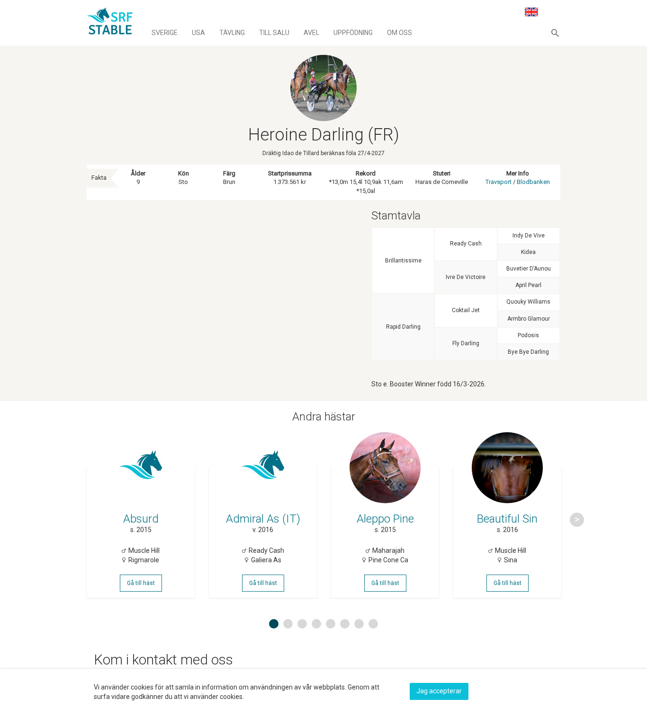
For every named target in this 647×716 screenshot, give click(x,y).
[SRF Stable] (110, 22)
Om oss (399, 32)
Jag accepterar (439, 691)
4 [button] (316, 624)
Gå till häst (141, 583)
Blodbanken (533, 181)
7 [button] (359, 624)
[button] (555, 32)
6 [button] (345, 624)
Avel (311, 32)
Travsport (498, 181)
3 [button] (302, 624)
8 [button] (373, 624)
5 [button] (330, 624)
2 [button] (288, 624)
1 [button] (274, 624)
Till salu (274, 32)
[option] (141, 520)
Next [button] (577, 520)
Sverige (165, 32)
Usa (198, 32)
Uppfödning (353, 32)
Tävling (232, 32)
